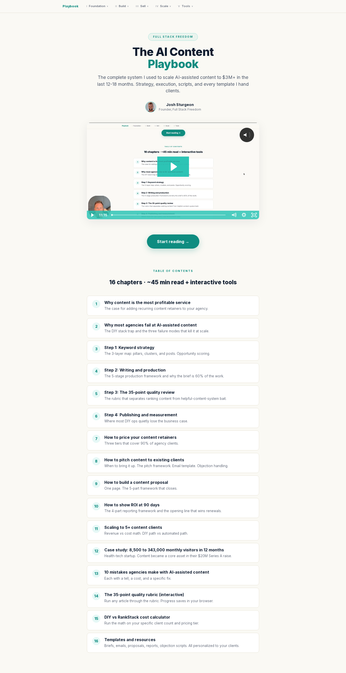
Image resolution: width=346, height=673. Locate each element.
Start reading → (173, 241)
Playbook (70, 6)
